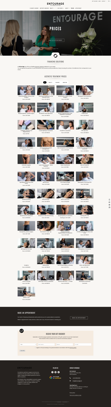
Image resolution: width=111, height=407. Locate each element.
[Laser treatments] (65, 159)
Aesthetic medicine (44, 8)
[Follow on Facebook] (52, 372)
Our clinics (60, 8)
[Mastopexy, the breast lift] (84, 176)
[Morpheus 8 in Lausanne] (26, 210)
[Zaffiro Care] (26, 291)
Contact (103, 1)
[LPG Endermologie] (65, 176)
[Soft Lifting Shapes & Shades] (65, 259)
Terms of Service (65, 401)
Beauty (51, 8)
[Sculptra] (26, 259)
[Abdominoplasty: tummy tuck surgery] (26, 90)
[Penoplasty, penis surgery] (26, 226)
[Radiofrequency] (65, 243)
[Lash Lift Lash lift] (84, 159)
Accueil (54, 48)
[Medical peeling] (26, 193)
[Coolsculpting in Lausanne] (46, 125)
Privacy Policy (59, 401)
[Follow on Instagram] (55, 372)
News (99, 1)
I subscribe (22, 350)
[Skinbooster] (46, 259)
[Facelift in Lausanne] (65, 125)
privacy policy (73, 347)
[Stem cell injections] (84, 259)
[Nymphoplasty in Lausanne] (65, 210)
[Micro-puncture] (65, 193)
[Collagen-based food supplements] (26, 125)
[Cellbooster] (84, 107)
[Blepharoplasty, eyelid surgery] (26, 107)
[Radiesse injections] (46, 243)
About (66, 8)
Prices (72, 8)
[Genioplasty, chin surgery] (26, 142)
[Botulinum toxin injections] (46, 107)
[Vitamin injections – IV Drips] (65, 275)
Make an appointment (55, 40)
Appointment (78, 8)
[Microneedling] (84, 193)
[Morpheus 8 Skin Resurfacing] (46, 210)
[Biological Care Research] (84, 90)
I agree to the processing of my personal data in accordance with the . (56, 347)
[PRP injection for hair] (26, 243)
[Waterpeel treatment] (84, 275)
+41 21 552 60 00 (76, 378)
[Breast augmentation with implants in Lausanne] (65, 107)
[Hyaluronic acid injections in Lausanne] (84, 142)
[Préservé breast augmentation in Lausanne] (65, 226)
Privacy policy (72, 392)
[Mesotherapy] (46, 193)
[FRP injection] (84, 125)
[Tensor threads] (26, 275)
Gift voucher (95, 1)
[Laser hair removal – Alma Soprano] (46, 159)
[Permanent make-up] (46, 226)
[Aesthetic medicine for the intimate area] (46, 90)
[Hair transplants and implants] (65, 142)
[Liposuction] (46, 176)
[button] (55, 377)
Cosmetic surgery (34, 8)
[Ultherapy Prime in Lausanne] (46, 275)
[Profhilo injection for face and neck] (84, 226)
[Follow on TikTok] (59, 372)
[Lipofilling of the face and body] (26, 176)
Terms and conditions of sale (75, 395)
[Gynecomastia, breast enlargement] (46, 142)
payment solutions (39, 66)
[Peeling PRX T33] (84, 210)
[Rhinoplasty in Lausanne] (84, 243)
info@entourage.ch (77, 380)
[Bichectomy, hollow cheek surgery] (65, 90)
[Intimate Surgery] (26, 159)
